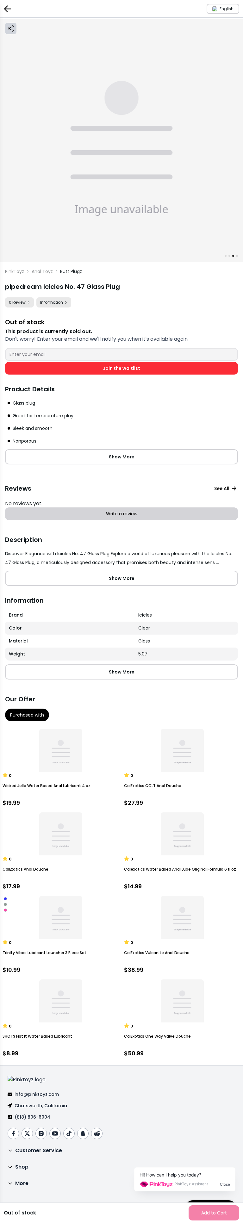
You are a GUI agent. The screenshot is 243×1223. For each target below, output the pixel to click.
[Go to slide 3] (233, 256)
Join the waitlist (121, 368)
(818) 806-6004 (32, 1117)
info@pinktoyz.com (37, 1094)
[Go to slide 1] (226, 256)
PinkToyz (14, 271)
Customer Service (38, 1150)
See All (221, 488)
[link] (71, 271)
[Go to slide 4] (237, 256)
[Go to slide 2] (229, 256)
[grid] (121, 635)
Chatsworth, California (41, 1105)
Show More (121, 457)
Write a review (121, 514)
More (21, 1183)
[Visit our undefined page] (13, 1133)
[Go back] (6, 8)
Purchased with (27, 715)
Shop (21, 1166)
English (227, 8)
